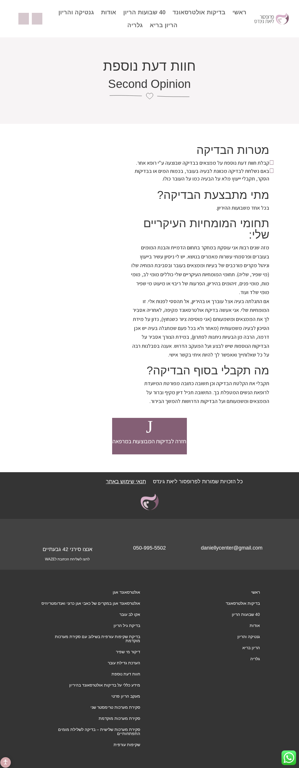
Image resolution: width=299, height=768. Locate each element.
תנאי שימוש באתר (126, 481)
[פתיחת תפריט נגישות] (5, 762)
